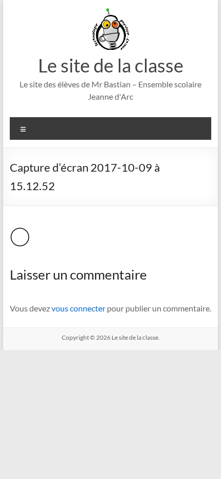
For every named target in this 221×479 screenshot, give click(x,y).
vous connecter (78, 308)
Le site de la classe (110, 65)
